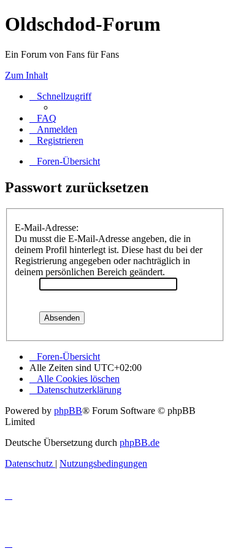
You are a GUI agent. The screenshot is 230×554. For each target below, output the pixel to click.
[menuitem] (42, 118)
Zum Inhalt (26, 75)
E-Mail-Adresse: (47, 227)
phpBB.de (139, 442)
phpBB (68, 410)
